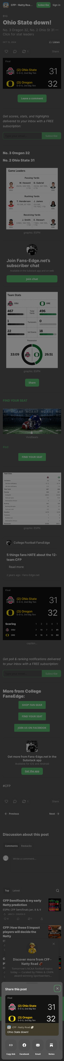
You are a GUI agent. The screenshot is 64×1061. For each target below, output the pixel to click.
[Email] (38, 1045)
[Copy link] (11, 1045)
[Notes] (51, 1045)
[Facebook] (24, 1045)
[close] (57, 988)
